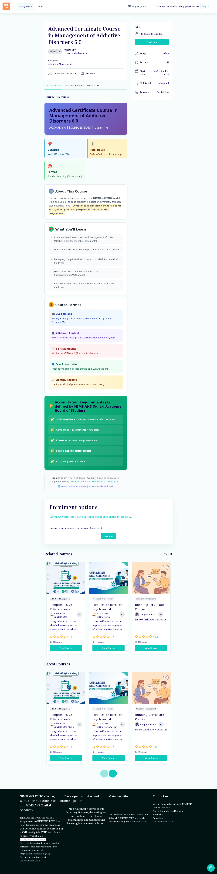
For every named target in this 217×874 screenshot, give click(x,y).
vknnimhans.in (139, 821)
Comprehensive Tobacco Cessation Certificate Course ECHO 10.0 (63, 607)
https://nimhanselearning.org (35, 853)
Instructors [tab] (93, 85)
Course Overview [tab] (52, 85)
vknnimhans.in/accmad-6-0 (73, 486)
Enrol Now (151, 42)
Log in (205, 6)
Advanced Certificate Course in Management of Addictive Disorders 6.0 (91, 516)
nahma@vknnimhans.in (103, 486)
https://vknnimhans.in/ (33, 839)
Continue (108, 536)
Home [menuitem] (41, 6)
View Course (65, 648)
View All (168, 554)
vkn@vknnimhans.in (30, 860)
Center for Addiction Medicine (86, 481)
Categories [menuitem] (24, 6)
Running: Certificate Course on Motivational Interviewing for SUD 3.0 (150, 607)
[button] (137, 6)
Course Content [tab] (74, 85)
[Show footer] (211, 868)
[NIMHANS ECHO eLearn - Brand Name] (6, 6)
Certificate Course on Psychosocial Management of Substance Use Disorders (107, 607)
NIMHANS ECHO (111, 481)
